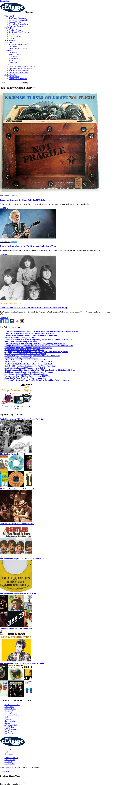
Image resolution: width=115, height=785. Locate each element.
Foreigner (7, 719)
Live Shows (13, 56)
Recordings (13, 52)
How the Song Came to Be (18, 20)
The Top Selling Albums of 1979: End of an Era (18, 489)
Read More (4, 208)
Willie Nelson (9, 727)
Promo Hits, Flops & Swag (18, 24)
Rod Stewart (8, 733)
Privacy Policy (9, 764)
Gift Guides (13, 62)
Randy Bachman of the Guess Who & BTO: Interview (25, 200)
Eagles (6, 717)
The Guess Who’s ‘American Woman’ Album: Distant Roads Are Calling (33, 307)
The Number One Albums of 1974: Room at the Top (20, 593)
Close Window (5, 771)
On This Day (13, 46)
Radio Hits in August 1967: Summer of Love (17, 524)
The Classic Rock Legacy (18, 18)
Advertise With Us (11, 758)
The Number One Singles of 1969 (12, 454)
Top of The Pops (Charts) (18, 44)
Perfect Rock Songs (16, 36)
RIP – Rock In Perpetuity (18, 48)
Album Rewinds (15, 54)
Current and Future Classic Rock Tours (23, 66)
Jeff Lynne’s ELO (10, 725)
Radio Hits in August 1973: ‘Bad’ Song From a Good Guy (22, 419)
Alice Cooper (9, 707)
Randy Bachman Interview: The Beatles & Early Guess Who (28, 246)
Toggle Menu (5, 1)
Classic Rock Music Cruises (19, 73)
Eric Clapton (8, 713)
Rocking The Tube (15, 22)
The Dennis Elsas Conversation (20, 32)
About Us (7, 750)
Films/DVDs (13, 58)
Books (11, 60)
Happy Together (10, 721)
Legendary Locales (16, 26)
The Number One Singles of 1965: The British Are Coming (22, 663)
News (11, 42)
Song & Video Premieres (18, 79)
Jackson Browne (10, 709)
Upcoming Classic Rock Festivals (21, 69)
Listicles (12, 38)
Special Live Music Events (18, 71)
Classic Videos (14, 77)
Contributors (8, 754)
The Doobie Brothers (12, 715)
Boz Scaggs (8, 731)
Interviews (12, 34)
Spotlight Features (15, 30)
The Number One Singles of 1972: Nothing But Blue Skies (22, 559)
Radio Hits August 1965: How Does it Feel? (16, 628)
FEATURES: (5, 195)
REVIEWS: (4, 303)
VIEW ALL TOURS (12, 705)
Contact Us (8, 762)
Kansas (7, 723)
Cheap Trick (8, 711)
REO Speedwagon (11, 729)
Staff (6, 752)
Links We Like (9, 760)
